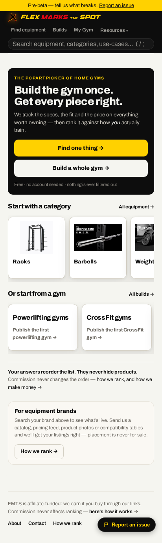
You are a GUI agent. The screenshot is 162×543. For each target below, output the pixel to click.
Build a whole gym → (81, 168)
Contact (37, 523)
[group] (81, 248)
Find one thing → (81, 148)
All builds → (141, 294)
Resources (114, 30)
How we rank (67, 523)
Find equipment (28, 30)
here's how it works (111, 511)
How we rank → (39, 451)
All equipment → (136, 207)
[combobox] (81, 44)
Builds (60, 30)
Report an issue (116, 5)
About (14, 523)
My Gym (83, 30)
